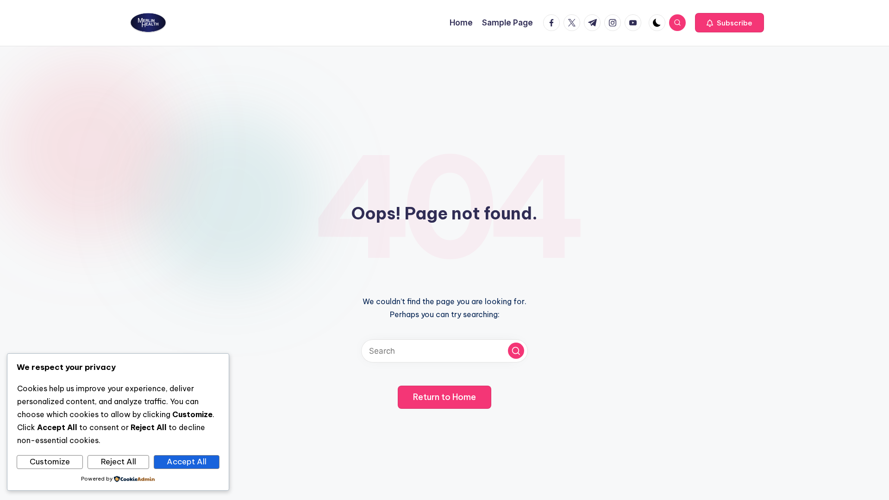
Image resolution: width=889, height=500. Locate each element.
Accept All (187, 461)
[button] (729, 22)
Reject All (118, 461)
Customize (50, 461)
